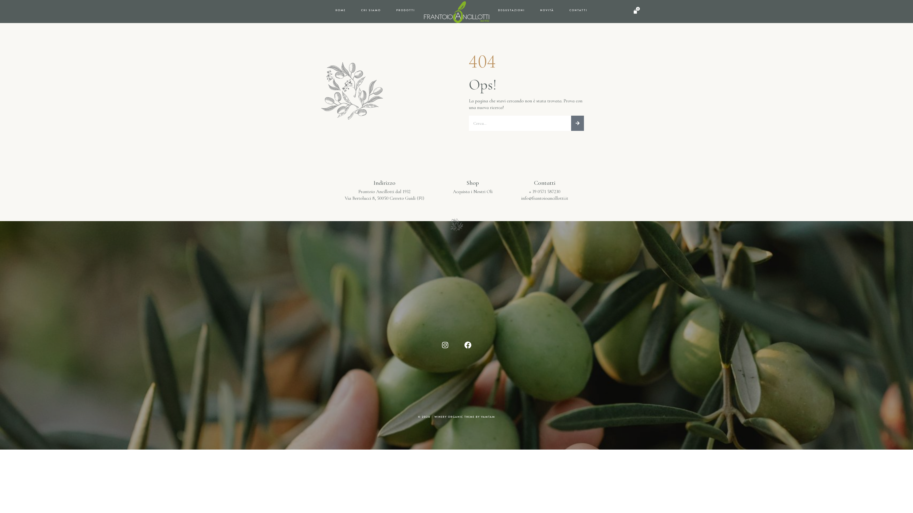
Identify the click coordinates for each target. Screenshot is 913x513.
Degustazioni (511, 10)
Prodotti (405, 10)
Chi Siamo (371, 10)
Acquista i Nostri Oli (473, 192)
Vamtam (488, 416)
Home (340, 10)
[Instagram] (445, 345)
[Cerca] (577, 123)
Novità (547, 10)
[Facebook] (468, 345)
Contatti (578, 10)
